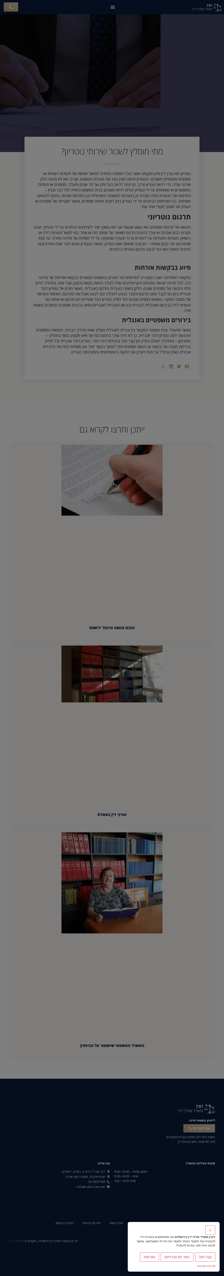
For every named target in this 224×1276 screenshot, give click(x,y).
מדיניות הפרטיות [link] (206, 1266)
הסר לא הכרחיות (177, 1257)
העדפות (149, 1257)
